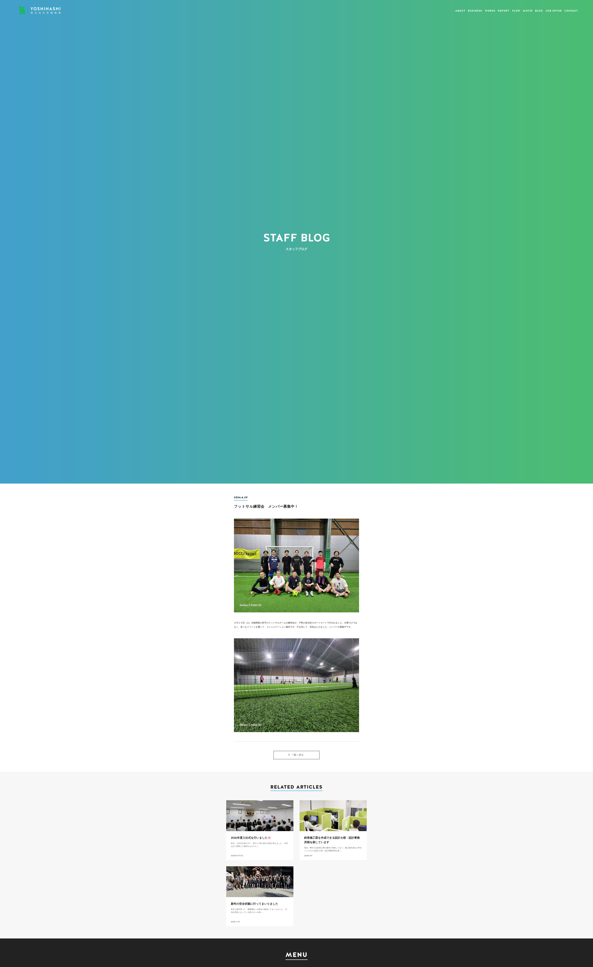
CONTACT (571, 11)
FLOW (516, 11)
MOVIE (528, 11)
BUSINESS (475, 11)
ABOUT (460, 11)
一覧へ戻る (297, 755)
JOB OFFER (553, 11)
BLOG (539, 11)
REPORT (504, 11)
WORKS (490, 11)
